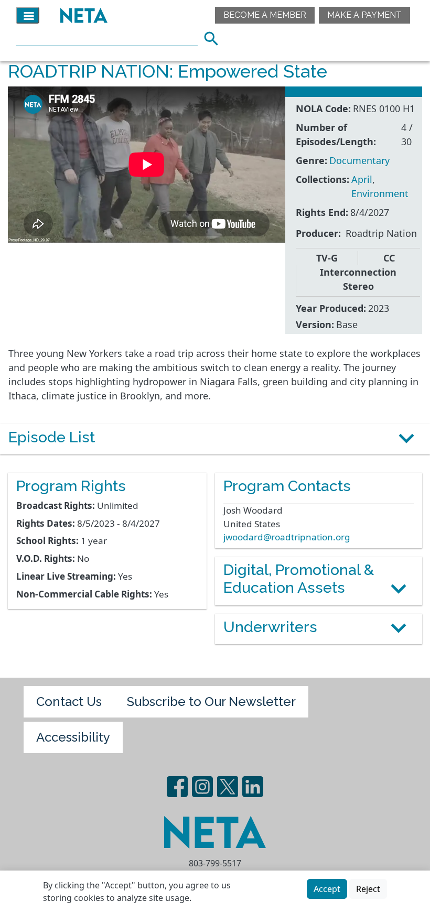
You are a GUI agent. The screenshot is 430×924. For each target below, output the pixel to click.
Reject (368, 889)
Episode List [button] (51, 437)
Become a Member (264, 15)
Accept (327, 889)
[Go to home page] (81, 15)
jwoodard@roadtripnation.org (286, 537)
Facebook (177, 786)
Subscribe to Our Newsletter (211, 701)
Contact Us (69, 701)
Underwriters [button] (270, 627)
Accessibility (73, 737)
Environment (379, 193)
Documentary (359, 160)
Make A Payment (364, 15)
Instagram (202, 786)
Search (214, 37)
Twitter (227, 786)
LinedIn (252, 786)
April (361, 179)
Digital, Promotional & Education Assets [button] (298, 578)
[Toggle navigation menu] (27, 15)
